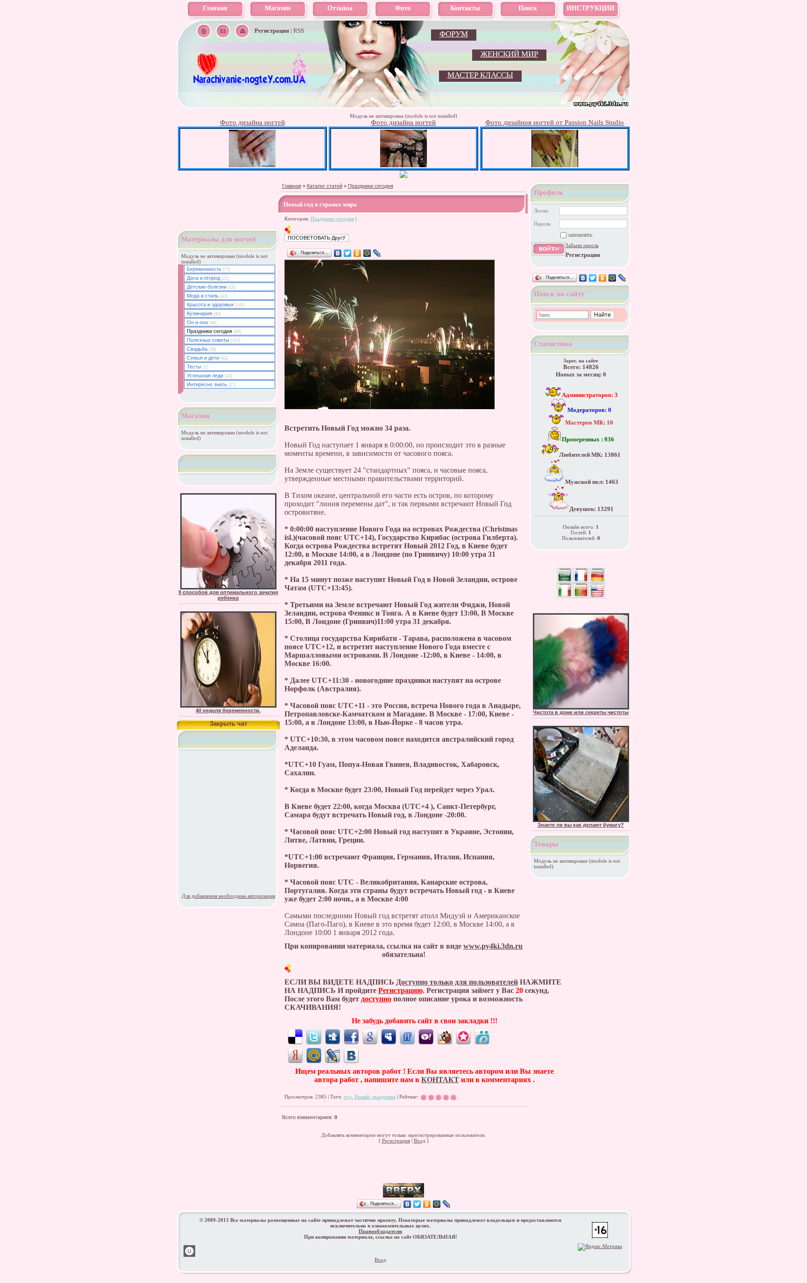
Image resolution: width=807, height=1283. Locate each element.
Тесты (194, 366)
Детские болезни (207, 287)
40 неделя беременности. (228, 710)
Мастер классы (480, 75)
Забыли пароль (582, 245)
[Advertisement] (403, 1169)
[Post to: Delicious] (295, 1036)
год (348, 1096)
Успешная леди (205, 375)
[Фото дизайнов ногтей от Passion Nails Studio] (554, 165)
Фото (403, 8)
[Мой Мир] (367, 253)
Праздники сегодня (370, 186)
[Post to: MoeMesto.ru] (482, 1036)
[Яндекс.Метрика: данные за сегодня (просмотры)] (600, 1247)
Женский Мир (509, 54)
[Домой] (204, 31)
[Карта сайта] (242, 31)
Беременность (204, 269)
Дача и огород (203, 278)
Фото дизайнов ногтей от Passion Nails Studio (554, 122)
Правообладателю (380, 1231)
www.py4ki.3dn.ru (493, 946)
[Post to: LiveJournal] (332, 1055)
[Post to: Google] (370, 1036)
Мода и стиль (203, 295)
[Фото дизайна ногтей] (252, 165)
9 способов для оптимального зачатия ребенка (228, 595)
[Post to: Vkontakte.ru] (351, 1055)
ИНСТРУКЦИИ (590, 8)
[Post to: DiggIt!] (332, 1036)
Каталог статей (324, 186)
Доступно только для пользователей (457, 982)
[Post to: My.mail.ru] (313, 1055)
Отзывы (340, 8)
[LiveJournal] (377, 253)
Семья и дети (203, 358)
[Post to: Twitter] (313, 1036)
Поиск (527, 8)
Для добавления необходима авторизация (228, 896)
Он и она (197, 322)
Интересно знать (207, 384)
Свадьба (197, 349)
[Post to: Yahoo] (426, 1036)
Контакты (465, 8)
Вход (419, 1140)
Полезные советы (208, 340)
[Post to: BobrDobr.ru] (444, 1036)
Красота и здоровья (210, 304)
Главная (215, 8)
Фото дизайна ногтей (252, 122)
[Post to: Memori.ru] (463, 1036)
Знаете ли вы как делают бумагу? (581, 825)
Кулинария (199, 313)
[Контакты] (223, 31)
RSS (298, 30)
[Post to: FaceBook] (351, 1036)
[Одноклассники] (357, 253)
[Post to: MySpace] (388, 1036)
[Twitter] (348, 253)
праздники (384, 1096)
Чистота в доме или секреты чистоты (581, 712)
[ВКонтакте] (338, 253)
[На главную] (250, 84)
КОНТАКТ (440, 1080)
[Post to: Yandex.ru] (295, 1055)
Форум (453, 33)
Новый (361, 1096)
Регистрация (396, 1140)
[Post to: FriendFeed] (407, 1036)
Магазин (277, 8)
